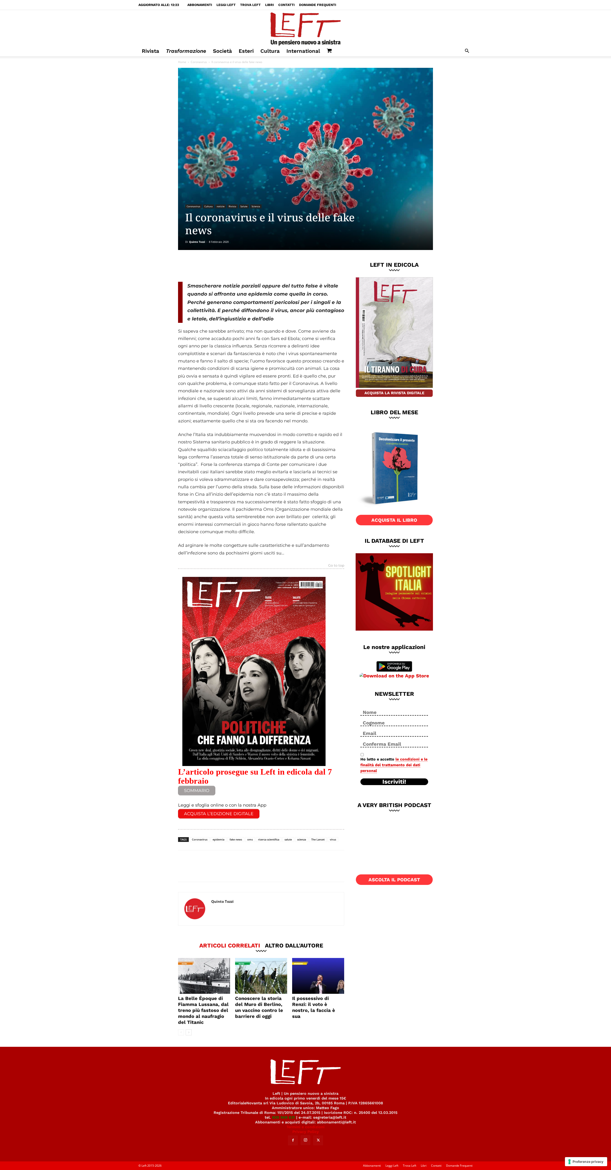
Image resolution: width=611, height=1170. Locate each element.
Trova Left (250, 5)
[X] (228, 266)
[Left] (305, 28)
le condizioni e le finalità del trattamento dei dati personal (393, 765)
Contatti (286, 5)
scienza (301, 839)
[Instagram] (305, 1140)
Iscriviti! (394, 781)
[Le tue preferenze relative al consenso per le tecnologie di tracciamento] (586, 1161)
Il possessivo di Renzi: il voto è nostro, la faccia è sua (313, 1007)
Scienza (256, 206)
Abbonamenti (199, 5)
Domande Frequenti (317, 5)
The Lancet (318, 839)
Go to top (336, 566)
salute (288, 839)
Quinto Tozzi (197, 242)
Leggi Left (226, 5)
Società (222, 51)
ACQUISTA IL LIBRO (394, 520)
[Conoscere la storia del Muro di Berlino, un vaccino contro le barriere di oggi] (261, 976)
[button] (467, 51)
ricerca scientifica (268, 839)
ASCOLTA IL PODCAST (394, 880)
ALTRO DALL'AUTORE (294, 945)
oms (250, 839)
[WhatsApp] (244, 266)
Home (182, 62)
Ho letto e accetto (393, 765)
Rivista (150, 51)
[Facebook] (212, 266)
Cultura (270, 51)
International (303, 51)
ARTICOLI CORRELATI (229, 945)
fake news (236, 839)
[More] (259, 266)
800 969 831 (283, 1117)
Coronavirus (199, 62)
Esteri (246, 51)
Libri (269, 5)
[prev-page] (181, 1032)
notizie (221, 206)
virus (333, 839)
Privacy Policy (305, 1131)
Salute (244, 206)
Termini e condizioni (305, 1127)
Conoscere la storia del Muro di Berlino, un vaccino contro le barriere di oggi (259, 1007)
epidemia (218, 839)
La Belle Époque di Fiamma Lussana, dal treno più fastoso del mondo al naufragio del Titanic (203, 1010)
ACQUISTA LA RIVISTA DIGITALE (394, 393)
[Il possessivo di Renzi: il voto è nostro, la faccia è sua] (318, 976)
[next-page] (189, 1032)
